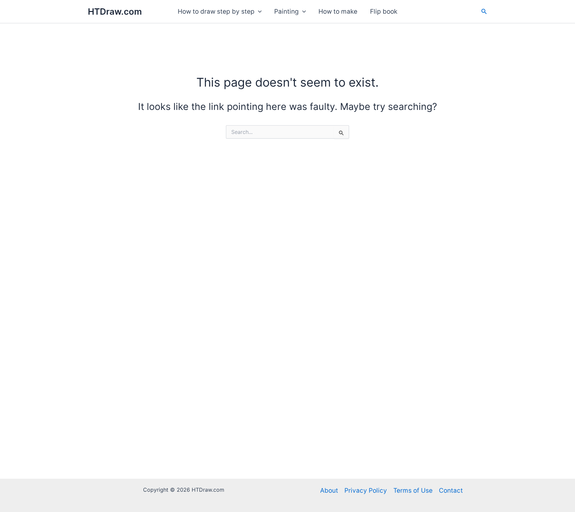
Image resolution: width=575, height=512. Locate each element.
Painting (286, 11)
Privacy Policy (365, 490)
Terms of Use (413, 490)
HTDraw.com (115, 11)
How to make (337, 11)
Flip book (383, 11)
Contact (451, 490)
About (329, 490)
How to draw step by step (216, 11)
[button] (258, 11)
